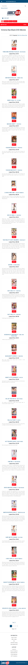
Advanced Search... (4, 8)
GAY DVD (6, 21)
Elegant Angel (16, 264)
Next (13, 622)
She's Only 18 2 (11, 314)
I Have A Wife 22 (10, 558)
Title (18, 35)
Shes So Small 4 (11, 215)
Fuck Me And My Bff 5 (11, 147)
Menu (25, 24)
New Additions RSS (14, 644)
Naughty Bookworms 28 (9, 582)
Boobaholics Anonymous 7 (11, 334)
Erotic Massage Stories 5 (11, 487)
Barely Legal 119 (11, 100)
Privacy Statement (14, 654)
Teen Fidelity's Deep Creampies (11, 240)
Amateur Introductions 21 (10, 512)
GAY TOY (15, 21)
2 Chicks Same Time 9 (9, 192)
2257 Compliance (14, 656)
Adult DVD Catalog (14, 642)
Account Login (4, 24)
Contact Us (14, 649)
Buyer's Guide (14, 637)
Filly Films (20, 537)
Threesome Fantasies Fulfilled (11, 51)
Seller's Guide (14, 639)
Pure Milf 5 (11, 461)
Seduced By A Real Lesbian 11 (10, 608)
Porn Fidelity (22, 240)
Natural (10, 264)
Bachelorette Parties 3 (11, 356)
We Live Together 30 (11, 398)
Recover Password (14, 651)
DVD (2, 21)
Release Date (24, 35)
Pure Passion (22, 51)
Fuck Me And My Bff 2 (11, 170)
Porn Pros (19, 124)
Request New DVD (14, 652)
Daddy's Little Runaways (12, 377)
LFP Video (19, 100)
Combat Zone (20, 77)
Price (21, 35)
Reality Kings (20, 398)
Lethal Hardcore (22, 608)
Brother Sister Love (10, 77)
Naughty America (20, 192)
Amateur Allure (21, 512)
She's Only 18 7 (11, 290)
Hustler (21, 377)
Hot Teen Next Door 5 (11, 441)
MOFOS (19, 420)
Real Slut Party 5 (12, 420)
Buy (14, 48)
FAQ (14, 641)
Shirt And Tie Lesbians (12, 537)
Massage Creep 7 (11, 124)
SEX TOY (10, 21)
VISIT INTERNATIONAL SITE (11, 1)
